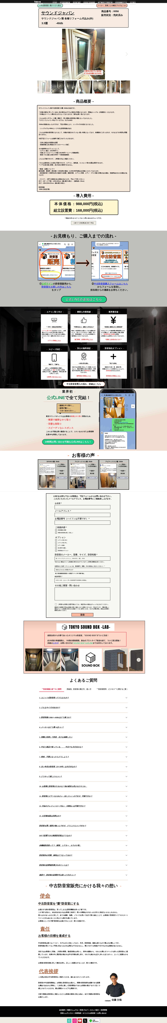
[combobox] (82, 570)
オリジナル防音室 (89, 1013)
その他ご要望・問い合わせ (67, 585)
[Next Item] (127, 54)
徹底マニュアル (72, 1010)
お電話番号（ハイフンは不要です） (71, 519)
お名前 (57, 503)
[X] (85, 1021)
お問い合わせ (102, 1013)
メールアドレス (62, 511)
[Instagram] (74, 1021)
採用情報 (104, 1010)
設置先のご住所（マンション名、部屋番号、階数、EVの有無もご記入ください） (79, 566)
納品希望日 (58, 576)
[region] (54, 326)
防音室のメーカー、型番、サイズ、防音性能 (75, 555)
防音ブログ (84, 1010)
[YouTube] (80, 1021)
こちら (89, 376)
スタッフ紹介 (94, 1010)
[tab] (51, 689)
